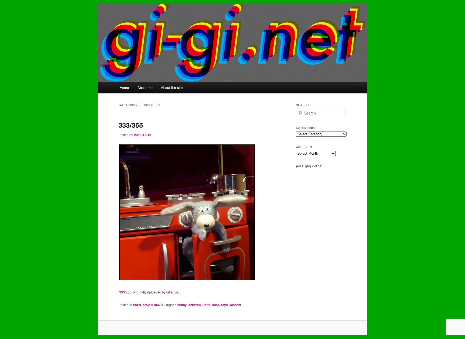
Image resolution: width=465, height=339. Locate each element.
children (194, 304)
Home (124, 87)
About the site (172, 87)
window (235, 304)
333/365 (130, 125)
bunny (182, 304)
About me (145, 87)
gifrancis (172, 292)
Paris (137, 304)
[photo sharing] (187, 278)
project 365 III (153, 304)
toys (224, 304)
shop (216, 304)
